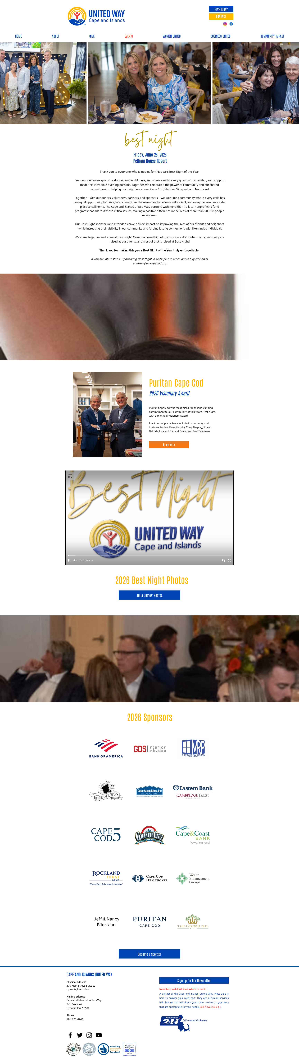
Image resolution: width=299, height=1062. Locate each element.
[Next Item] (293, 83)
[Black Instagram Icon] (89, 1035)
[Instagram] (225, 24)
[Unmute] (75, 560)
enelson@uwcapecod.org (149, 263)
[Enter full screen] (229, 560)
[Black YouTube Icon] (98, 1035)
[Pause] (69, 560)
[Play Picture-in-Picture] (223, 560)
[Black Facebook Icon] (70, 1035)
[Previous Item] (6, 83)
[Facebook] (231, 24)
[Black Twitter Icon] (79, 1035)
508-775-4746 (74, 1018)
